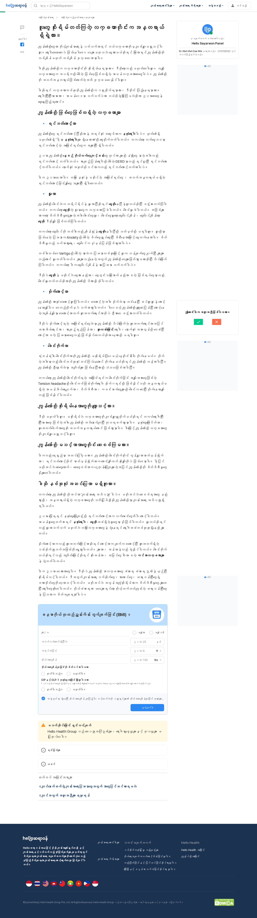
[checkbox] (43, 698)
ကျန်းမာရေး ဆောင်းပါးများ (108, 842)
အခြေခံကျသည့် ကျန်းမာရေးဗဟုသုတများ (77, 17)
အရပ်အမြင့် (49, 650)
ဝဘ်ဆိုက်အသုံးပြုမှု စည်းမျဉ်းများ (141, 850)
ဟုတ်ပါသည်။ (54, 673)
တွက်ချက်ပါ (147, 707)
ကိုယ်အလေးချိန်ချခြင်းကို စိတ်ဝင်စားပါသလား (64, 667)
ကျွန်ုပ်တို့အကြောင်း (190, 856)
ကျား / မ (45, 632)
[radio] (134, 633)
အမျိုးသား (141, 632)
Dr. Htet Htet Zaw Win (190, 51)
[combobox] (157, 651)
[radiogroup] (148, 632)
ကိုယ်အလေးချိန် (49, 659)
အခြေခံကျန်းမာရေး (46, 17)
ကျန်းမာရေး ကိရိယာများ (108, 859)
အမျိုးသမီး (159, 632)
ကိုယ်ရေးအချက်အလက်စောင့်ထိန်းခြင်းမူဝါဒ (147, 856)
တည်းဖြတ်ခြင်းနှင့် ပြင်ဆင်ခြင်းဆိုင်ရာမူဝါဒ (150, 862)
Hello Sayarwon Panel (208, 43)
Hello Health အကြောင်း (193, 850)
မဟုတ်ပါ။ (79, 673)
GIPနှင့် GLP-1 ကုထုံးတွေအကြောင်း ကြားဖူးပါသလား (65, 679)
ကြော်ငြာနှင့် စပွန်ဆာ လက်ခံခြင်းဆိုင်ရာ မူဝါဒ (150, 869)
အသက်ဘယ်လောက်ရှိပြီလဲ (54, 641)
